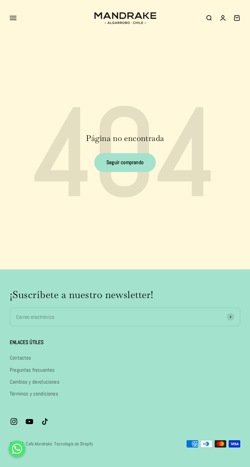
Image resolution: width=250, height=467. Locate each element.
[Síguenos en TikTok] (45, 421)
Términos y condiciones (34, 393)
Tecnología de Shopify (73, 444)
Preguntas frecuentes (32, 370)
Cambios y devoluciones (34, 381)
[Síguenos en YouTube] (29, 421)
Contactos (20, 357)
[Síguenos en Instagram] (14, 421)
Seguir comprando (125, 162)
